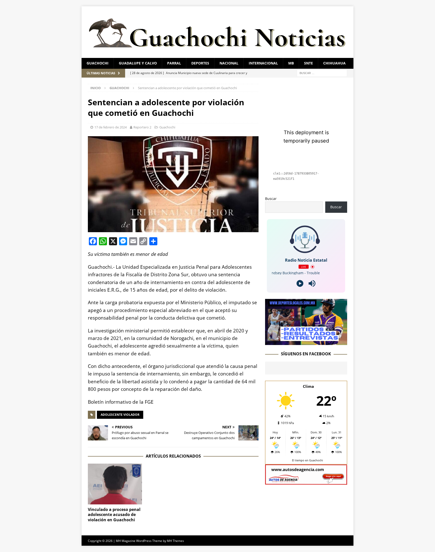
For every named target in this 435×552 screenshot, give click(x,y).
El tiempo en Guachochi (307, 460)
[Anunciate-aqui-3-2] (306, 481)
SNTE (308, 63)
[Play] (300, 283)
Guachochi (97, 63)
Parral (174, 63)
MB (291, 63)
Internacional (263, 63)
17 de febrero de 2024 (110, 127)
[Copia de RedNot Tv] (306, 342)
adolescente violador (120, 414)
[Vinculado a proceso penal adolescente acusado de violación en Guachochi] (115, 484)
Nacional (229, 63)
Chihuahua (334, 63)
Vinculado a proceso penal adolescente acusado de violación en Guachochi (114, 515)
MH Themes (175, 541)
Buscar (271, 198)
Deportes (200, 63)
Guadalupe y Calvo (138, 63)
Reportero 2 (142, 127)
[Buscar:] (322, 72)
